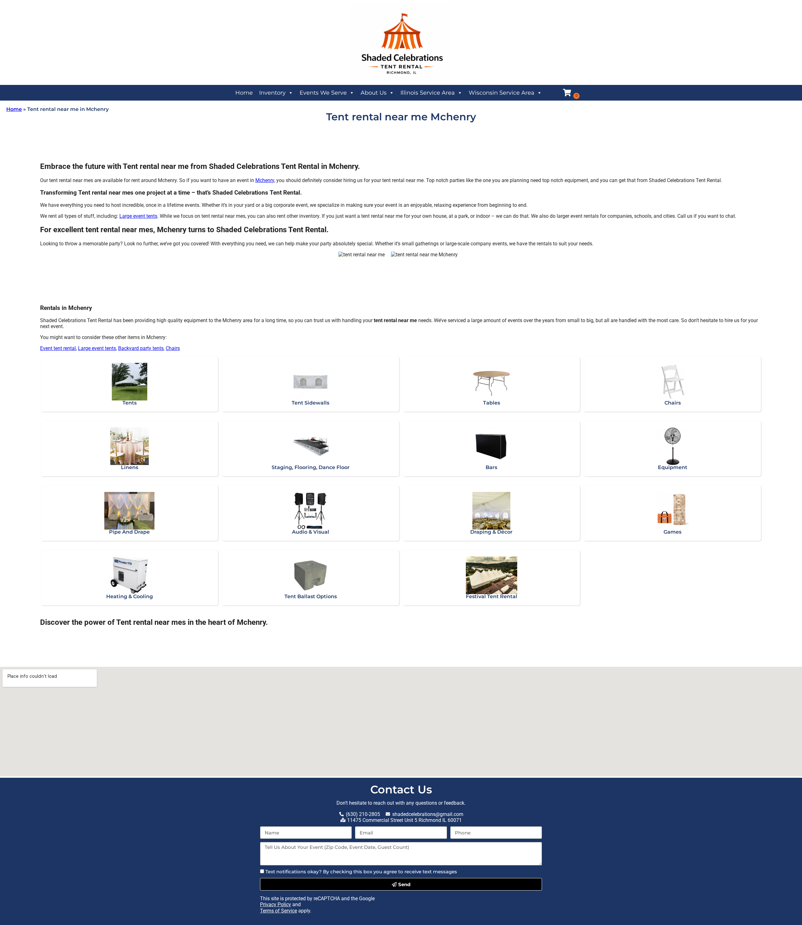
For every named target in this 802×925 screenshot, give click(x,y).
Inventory (272, 92)
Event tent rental (58, 348)
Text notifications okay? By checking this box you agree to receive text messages (361, 872)
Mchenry (264, 180)
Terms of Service (278, 911)
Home (244, 92)
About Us (374, 92)
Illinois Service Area (427, 92)
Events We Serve (323, 92)
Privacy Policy (275, 904)
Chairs (173, 348)
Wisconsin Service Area (501, 92)
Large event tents (138, 216)
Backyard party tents (141, 348)
